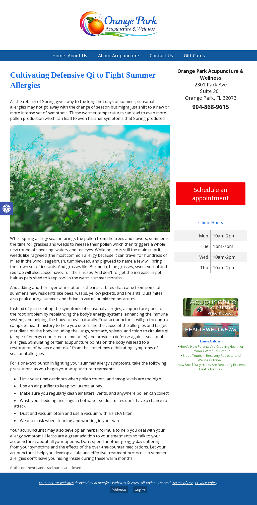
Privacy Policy (206, 482)
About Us (77, 56)
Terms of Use (182, 482)
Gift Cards (194, 56)
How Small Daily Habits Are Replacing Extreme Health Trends (211, 366)
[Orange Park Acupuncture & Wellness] (128, 25)
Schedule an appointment (210, 193)
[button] (6, 208)
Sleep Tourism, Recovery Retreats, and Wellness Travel (212, 357)
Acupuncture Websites (56, 482)
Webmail (119, 489)
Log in (140, 489)
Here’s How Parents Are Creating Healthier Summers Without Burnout (211, 348)
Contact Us (161, 56)
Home (58, 56)
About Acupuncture (118, 56)
